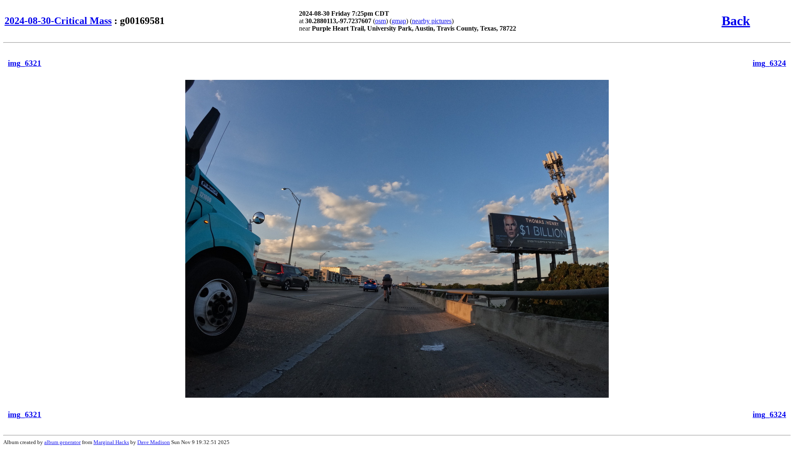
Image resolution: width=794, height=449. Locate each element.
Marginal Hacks (111, 442)
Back (736, 20)
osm (380, 20)
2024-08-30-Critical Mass (58, 20)
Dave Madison (153, 442)
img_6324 (769, 63)
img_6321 (24, 63)
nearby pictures (432, 20)
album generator (62, 442)
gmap (399, 20)
